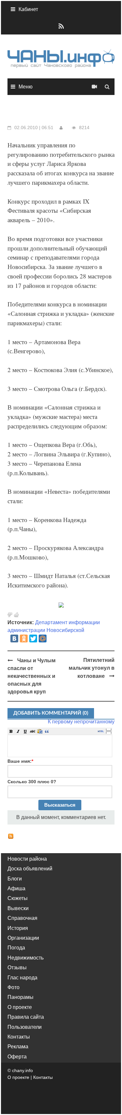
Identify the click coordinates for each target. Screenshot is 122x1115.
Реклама (17, 1046)
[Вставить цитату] (46, 731)
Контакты (18, 1037)
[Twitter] (33, 638)
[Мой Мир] (43, 638)
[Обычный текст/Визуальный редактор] (100, 731)
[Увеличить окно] (108, 729)
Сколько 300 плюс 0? (31, 781)
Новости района (27, 859)
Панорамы (20, 997)
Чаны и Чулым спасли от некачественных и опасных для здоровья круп (31, 676)
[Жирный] (11, 731)
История (17, 928)
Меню (26, 86)
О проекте (19, 1007)
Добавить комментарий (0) (50, 713)
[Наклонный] (18, 731)
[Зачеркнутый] (32, 731)
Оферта (17, 1056)
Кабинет (28, 9)
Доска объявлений (29, 868)
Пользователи (24, 1027)
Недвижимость (25, 958)
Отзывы (17, 967)
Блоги (14, 878)
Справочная (22, 918)
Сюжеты (17, 898)
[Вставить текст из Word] (39, 731)
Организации (23, 938)
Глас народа (22, 977)
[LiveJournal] (52, 638)
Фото (13, 987)
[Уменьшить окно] (108, 732)
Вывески (18, 908)
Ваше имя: (20, 761)
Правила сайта (25, 1017)
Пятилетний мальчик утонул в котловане (92, 668)
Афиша (16, 888)
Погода (16, 947)
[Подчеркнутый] (25, 731)
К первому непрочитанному (81, 721)
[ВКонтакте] (14, 638)
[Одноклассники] (24, 638)
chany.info (22, 1070)
